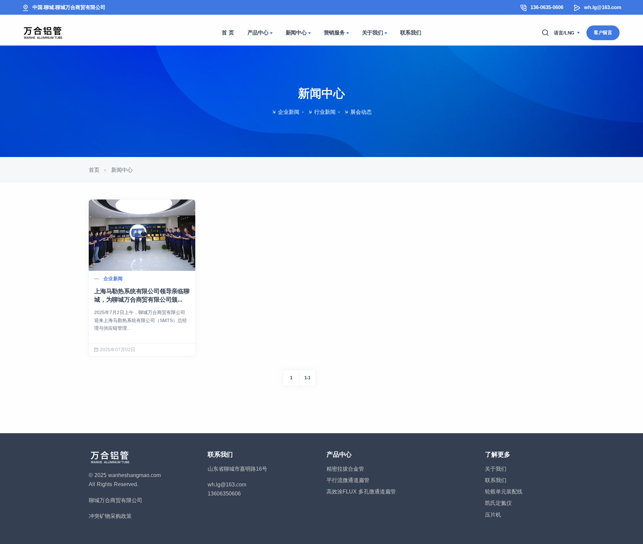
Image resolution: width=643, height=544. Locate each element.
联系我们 (410, 32)
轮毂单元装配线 (503, 491)
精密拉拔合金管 (345, 469)
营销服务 (334, 32)
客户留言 (603, 32)
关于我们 (372, 32)
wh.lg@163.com (602, 7)
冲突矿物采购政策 (110, 516)
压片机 (493, 515)
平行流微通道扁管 (348, 480)
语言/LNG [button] (565, 32)
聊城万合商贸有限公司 (115, 500)
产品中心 (258, 32)
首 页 (228, 32)
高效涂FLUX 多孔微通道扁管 (361, 491)
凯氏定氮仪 (498, 503)
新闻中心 (296, 32)
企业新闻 (113, 278)
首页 (94, 170)
